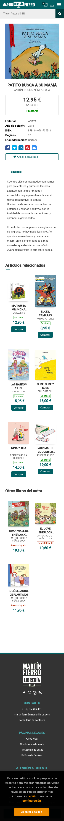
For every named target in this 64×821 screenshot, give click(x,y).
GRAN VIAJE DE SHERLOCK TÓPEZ (18, 532)
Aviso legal (32, 738)
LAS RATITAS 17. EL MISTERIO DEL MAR (18, 386)
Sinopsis (16, 171)
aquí (32, 796)
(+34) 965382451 (32, 709)
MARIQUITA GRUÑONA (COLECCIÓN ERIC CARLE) (18, 307)
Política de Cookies (32, 755)
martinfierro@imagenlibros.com (32, 714)
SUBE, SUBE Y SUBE (45, 386)
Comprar (19, 329)
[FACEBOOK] (24, 692)
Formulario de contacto (32, 720)
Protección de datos (32, 749)
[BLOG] (40, 692)
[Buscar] (59, 13)
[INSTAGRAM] (34, 692)
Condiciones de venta (32, 744)
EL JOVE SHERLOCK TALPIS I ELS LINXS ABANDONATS (45, 530)
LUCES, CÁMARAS (45, 313)
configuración (31, 800)
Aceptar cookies (31, 811)
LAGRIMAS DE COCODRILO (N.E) (45, 449)
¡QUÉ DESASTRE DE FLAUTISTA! (18, 592)
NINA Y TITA (18, 448)
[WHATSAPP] (29, 692)
